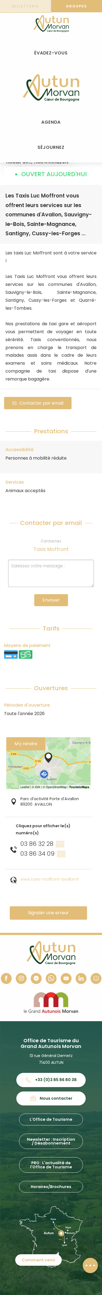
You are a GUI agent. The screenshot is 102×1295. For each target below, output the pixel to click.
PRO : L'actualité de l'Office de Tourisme (51, 1164)
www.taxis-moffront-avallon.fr (49, 879)
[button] (51, 53)
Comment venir (38, 1260)
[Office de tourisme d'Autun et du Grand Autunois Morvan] (51, 87)
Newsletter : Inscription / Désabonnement (51, 1141)
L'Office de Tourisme (51, 1119)
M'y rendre (25, 744)
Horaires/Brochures (51, 1186)
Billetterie (25, 6)
